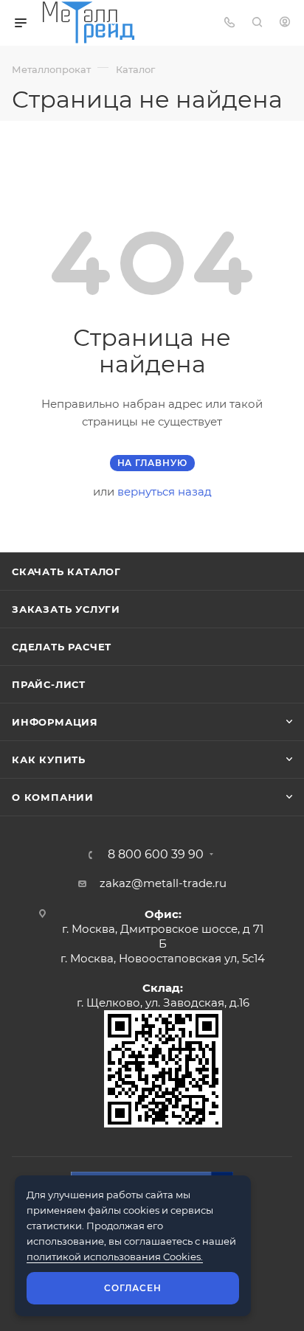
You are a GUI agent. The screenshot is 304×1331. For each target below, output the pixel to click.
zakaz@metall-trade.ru (163, 883)
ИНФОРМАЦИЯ (55, 722)
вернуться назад (164, 491)
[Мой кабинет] (285, 22)
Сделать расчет (61, 647)
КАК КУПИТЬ (49, 759)
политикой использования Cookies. (115, 1256)
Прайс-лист (49, 684)
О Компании (53, 797)
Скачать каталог (66, 571)
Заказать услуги (66, 609)
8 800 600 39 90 (156, 855)
